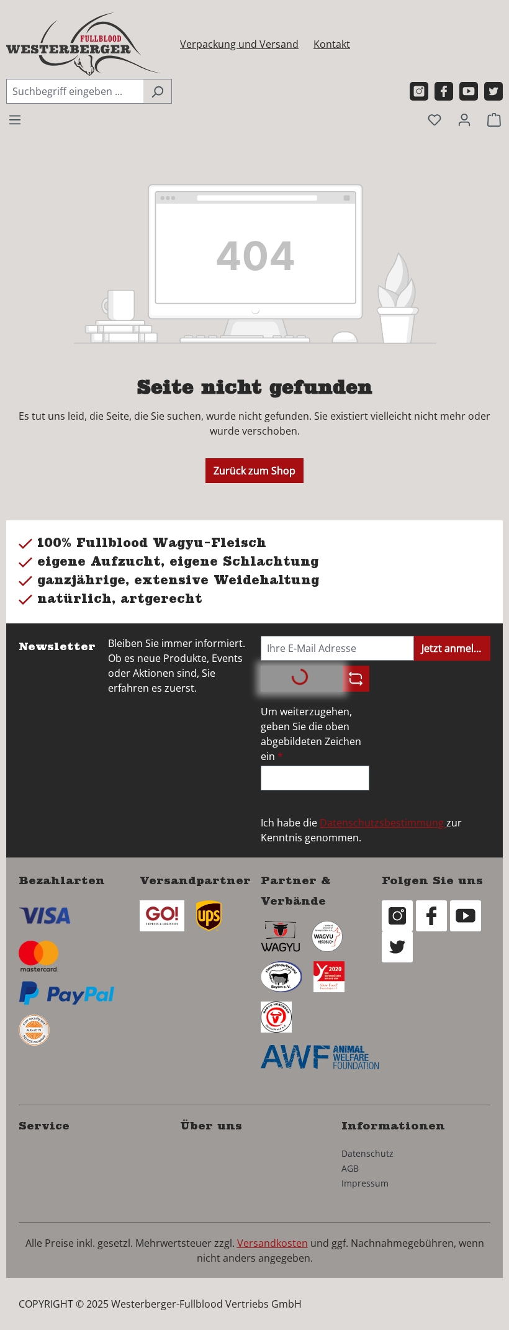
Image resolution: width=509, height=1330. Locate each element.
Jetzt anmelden (455, 648)
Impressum (365, 1183)
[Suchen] (157, 91)
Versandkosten (272, 1243)
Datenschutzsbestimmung (383, 823)
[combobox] (74, 91)
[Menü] (15, 119)
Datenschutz (367, 1153)
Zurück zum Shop (254, 470)
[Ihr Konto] (464, 119)
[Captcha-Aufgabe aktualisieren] (356, 679)
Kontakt (331, 44)
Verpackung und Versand (239, 44)
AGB (350, 1168)
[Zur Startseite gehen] (83, 44)
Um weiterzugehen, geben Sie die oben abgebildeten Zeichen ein (311, 734)
